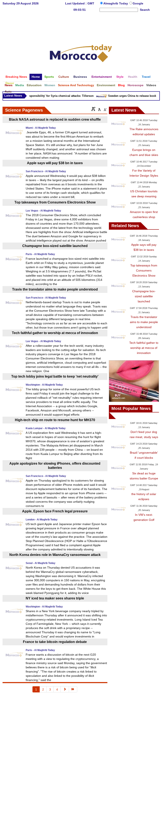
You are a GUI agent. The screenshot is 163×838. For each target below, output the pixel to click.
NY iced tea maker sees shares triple (55, 598)
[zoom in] (93, 109)
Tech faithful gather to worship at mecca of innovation (55, 333)
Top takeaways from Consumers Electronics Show (55, 202)
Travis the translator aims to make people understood (55, 289)
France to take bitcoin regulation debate (55, 642)
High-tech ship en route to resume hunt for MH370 (55, 420)
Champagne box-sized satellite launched (55, 246)
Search (145, 9)
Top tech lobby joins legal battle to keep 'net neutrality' (54, 376)
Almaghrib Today (116, 3)
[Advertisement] (81, 26)
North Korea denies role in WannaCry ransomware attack (55, 555)
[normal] (99, 109)
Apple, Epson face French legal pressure (55, 511)
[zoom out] (105, 109)
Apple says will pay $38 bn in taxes (55, 163)
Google (138, 3)
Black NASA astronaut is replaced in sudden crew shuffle (55, 119)
